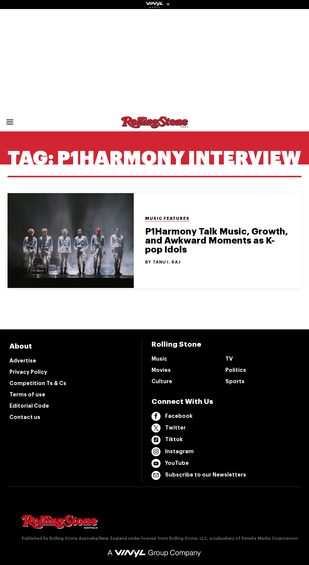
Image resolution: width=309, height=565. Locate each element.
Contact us (24, 417)
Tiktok (174, 439)
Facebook (179, 416)
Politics (235, 370)
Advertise (22, 360)
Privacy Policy (28, 372)
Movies (161, 370)
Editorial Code (29, 405)
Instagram (179, 451)
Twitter (175, 427)
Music (159, 358)
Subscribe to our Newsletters (205, 474)
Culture (161, 381)
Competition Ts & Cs (37, 383)
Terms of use (27, 394)
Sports (235, 381)
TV (229, 358)
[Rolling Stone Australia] (154, 125)
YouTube (177, 463)
